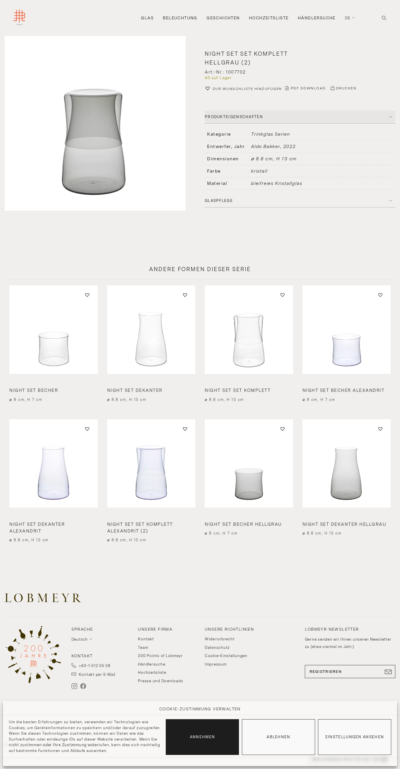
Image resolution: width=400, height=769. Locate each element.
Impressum (216, 664)
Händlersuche (317, 18)
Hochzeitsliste (269, 18)
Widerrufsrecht (220, 639)
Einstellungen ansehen (354, 737)
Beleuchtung (180, 18)
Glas (147, 18)
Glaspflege (219, 200)
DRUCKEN (346, 88)
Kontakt (146, 639)
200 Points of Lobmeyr (160, 656)
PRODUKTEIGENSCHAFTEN (234, 117)
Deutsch (79, 639)
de (348, 18)
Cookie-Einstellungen (226, 656)
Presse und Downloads (160, 681)
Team (143, 647)
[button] (100, 124)
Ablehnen (278, 737)
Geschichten (223, 18)
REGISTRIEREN (326, 671)
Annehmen (202, 737)
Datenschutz (217, 647)
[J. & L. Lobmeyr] (19, 18)
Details (53, 389)
